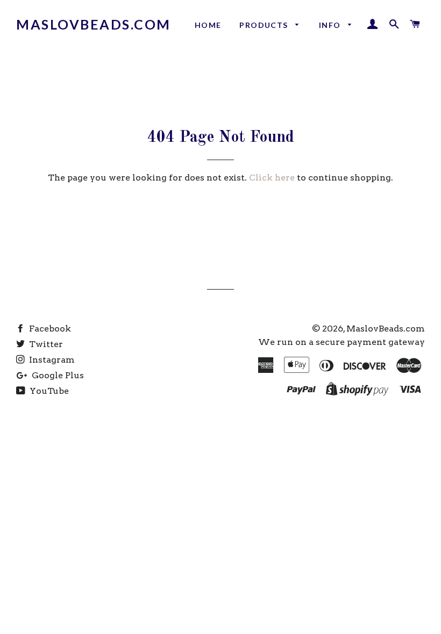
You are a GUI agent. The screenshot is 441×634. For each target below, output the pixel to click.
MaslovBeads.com (93, 24)
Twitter (45, 344)
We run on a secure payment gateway (341, 342)
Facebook (49, 328)
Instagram (51, 360)
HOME (208, 25)
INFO (331, 25)
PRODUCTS (264, 25)
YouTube (48, 391)
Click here (272, 177)
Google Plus (57, 375)
